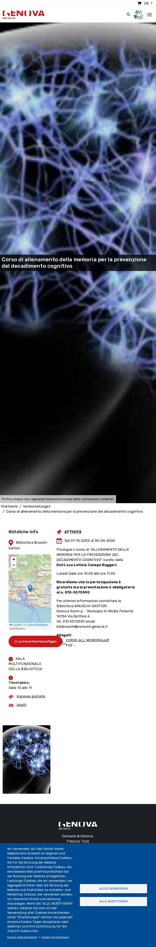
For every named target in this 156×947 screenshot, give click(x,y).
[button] (30, 588)
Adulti (21, 705)
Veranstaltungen (37, 506)
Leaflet (17, 625)
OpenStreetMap (37, 625)
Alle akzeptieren (113, 901)
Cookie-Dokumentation (22, 937)
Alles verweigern (113, 888)
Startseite (9, 506)
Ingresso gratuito (31, 696)
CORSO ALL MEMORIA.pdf (87, 640)
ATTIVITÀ (72, 532)
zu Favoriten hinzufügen (37, 641)
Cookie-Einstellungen (55, 937)
